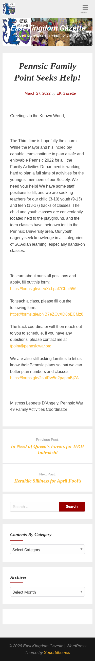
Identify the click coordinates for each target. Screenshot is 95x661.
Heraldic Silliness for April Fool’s (47, 481)
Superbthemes (57, 652)
